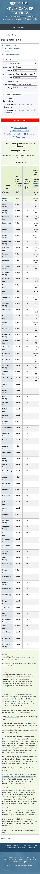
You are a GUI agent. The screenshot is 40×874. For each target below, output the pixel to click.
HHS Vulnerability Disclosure (15, 848)
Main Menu (18, 27)
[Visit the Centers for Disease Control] (25, 2)
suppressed (18, 808)
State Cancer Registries (10, 664)
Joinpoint (28, 726)
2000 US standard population (12, 703)
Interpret (30, 134)
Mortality (7, 35)
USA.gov (24, 862)
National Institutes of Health (13, 859)
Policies (16, 845)
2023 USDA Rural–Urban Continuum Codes (20, 790)
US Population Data (12, 717)
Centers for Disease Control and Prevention (17, 777)
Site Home (7, 845)
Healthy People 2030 (9, 775)
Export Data (20, 137)
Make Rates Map (20, 128)
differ (7, 732)
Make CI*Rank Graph (20, 131)
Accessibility (26, 845)
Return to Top (6, 838)
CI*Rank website (20, 752)
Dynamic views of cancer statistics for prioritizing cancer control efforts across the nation (20, 19)
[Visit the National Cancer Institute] (15, 2)
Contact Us (31, 848)
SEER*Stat (5, 701)
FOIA (35, 845)
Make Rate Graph (13, 134)
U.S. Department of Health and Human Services (19, 857)
